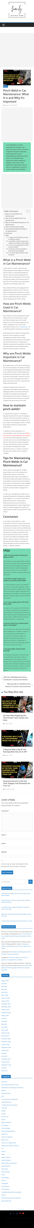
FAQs (7, 235)
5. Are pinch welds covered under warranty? (18, 254)
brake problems (6, 1093)
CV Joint (3, 1114)
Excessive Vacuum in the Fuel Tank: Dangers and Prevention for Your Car (16, 783)
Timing (3, 1180)
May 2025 (4, 1024)
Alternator (4, 1082)
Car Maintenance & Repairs (9, 1105)
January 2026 (5, 1001)
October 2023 (5, 1062)
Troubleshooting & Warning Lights (11, 1192)
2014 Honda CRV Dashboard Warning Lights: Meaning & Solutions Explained (16, 968)
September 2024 (6, 1047)
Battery (3, 1090)
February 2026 (5, 998)
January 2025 (5, 1036)
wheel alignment (6, 1201)
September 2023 (6, 1065)
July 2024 (4, 1053)
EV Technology (5, 1128)
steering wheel (5, 1172)
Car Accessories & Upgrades (9, 1099)
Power (3, 1154)
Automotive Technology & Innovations (12, 1087)
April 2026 (4, 992)
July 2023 (4, 1068)
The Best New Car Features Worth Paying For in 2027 (16, 921)
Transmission (5, 1186)
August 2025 (5, 1015)
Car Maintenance (6, 1102)
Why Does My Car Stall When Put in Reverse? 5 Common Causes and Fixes (18, 685)
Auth (16, 105)
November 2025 (6, 1007)
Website (4, 852)
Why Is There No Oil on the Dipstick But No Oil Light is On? (17, 435)
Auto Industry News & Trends (10, 1084)
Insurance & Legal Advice (8, 1143)
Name (4, 835)
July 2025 (4, 1018)
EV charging (4, 1125)
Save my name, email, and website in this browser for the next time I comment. (14, 865)
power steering (5, 1157)
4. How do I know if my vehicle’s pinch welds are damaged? (17, 250)
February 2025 (5, 1033)
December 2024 (6, 1039)
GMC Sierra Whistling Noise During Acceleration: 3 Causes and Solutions (15, 678)
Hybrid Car (4, 1134)
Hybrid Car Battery (6, 1137)
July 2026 (4, 983)
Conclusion (8, 233)
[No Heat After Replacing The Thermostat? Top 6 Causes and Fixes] (17, 697)
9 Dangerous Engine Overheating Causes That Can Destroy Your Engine (16, 946)
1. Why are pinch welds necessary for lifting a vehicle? (18, 238)
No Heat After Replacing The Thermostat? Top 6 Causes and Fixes (15, 717)
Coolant (3, 1111)
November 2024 (6, 1041)
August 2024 (5, 1050)
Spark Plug (4, 1169)
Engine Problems (6, 1122)
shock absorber (5, 1166)
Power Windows (6, 1160)
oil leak (3, 1151)
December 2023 (6, 1059)
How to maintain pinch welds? (14, 227)
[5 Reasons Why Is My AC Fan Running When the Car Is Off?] (17, 731)
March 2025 (4, 1030)
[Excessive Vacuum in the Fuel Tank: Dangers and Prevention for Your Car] (17, 763)
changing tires (24, 327)
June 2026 (4, 986)
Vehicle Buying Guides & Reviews (11, 1198)
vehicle (5, 86)
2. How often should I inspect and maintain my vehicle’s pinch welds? (18, 242)
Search (30, 882)
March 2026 (4, 995)
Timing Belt (4, 1183)
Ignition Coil (4, 1140)
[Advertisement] (17, 50)
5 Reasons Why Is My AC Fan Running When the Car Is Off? (15, 750)
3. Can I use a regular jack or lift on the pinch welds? (18, 246)
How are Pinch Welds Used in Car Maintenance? (15, 219)
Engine (3, 1119)
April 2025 (4, 1027)
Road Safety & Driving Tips (9, 1163)
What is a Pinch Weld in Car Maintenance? (13, 215)
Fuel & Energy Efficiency (8, 1131)
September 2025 (6, 1012)
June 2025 (4, 1021)
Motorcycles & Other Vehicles (9, 1145)
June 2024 (4, 1056)
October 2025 (5, 1009)
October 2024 (5, 1044)
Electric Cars (5, 1116)
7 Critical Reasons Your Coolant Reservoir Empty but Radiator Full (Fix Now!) (16, 936)
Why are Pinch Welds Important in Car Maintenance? (17, 223)
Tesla (2, 1175)
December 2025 (6, 1004)
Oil (2, 1148)
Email (3, 843)
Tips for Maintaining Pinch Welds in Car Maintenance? (16, 230)
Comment (5, 811)
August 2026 (5, 980)
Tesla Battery (5, 1177)
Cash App (4, 1108)
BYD (2, 1096)
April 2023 (4, 1070)
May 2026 (4, 989)
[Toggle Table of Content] (27, 211)
